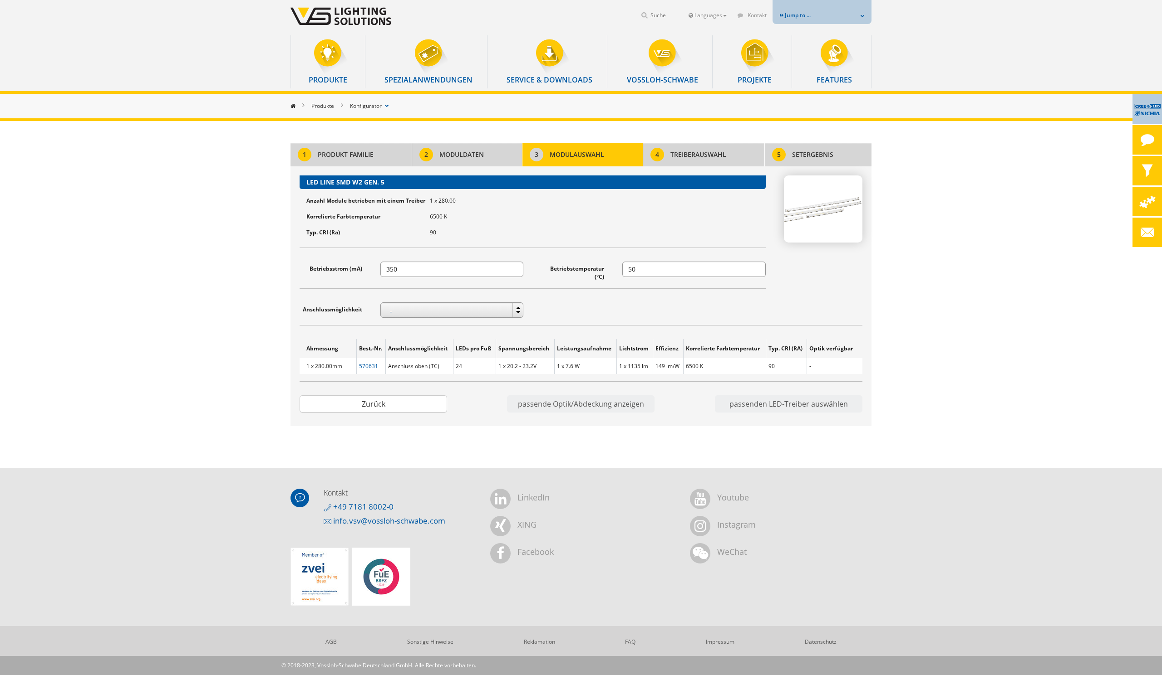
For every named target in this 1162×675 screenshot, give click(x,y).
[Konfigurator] (1147, 201)
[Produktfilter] (1147, 170)
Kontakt (756, 15)
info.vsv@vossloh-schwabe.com (388, 520)
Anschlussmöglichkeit (332, 309)
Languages (707, 15)
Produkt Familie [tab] (338, 154)
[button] (328, 61)
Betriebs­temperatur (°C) (577, 273)
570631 (368, 366)
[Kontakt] (1147, 140)
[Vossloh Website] (356, 16)
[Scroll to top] (1142, 656)
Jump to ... (797, 15)
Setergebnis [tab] (805, 154)
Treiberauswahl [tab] (690, 154)
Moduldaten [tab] (454, 154)
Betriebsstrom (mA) (336, 268)
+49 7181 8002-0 (362, 506)
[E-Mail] (1147, 232)
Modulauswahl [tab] (569, 154)
